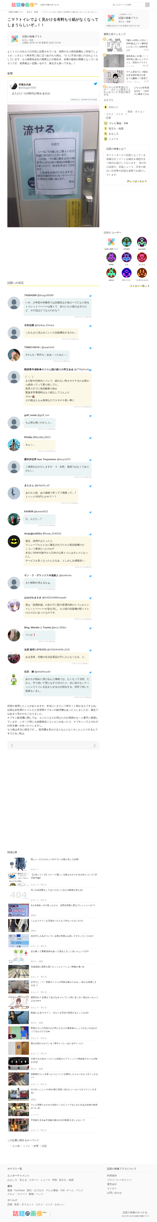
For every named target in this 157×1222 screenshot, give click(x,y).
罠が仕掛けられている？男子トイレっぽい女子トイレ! (57, 1043)
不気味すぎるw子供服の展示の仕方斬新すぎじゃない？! (58, 1120)
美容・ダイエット (135, 113)
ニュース (35, 1115)
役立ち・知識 (37, 961)
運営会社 (112, 1184)
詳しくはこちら (135, 181)
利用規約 (112, 1175)
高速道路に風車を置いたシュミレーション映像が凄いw (57, 966)
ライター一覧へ (138, 286)
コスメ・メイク (114, 114)
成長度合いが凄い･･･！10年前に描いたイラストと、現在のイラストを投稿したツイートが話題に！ (137, 62)
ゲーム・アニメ (75, 1190)
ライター (112, 1188)
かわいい (35, 869)
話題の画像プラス (32, 36)
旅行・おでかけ (35, 1190)
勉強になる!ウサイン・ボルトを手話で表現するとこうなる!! (59, 1012)
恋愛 (128, 50)
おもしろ (114, 133)
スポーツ (34, 1179)
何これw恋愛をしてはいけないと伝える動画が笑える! (57, 890)
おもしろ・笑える (39, 884)
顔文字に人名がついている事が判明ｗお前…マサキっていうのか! (62, 936)
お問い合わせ (114, 1192)
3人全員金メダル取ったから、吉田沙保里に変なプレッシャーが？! (63, 905)
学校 (54, 1179)
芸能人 (34, 915)
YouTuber (19, 1190)
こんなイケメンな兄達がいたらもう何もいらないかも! (57, 920)
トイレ (26, 1146)
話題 (44, 1146)
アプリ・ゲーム (133, 82)
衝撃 (36, 1146)
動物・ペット (36, 1193)
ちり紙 (16, 1146)
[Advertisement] (53, 255)
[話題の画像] (22, 4)
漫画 (9, 1190)
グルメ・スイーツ (17, 1193)
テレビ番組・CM (118, 123)
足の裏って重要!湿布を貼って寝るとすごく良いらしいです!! (59, 951)
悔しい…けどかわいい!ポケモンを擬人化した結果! (55, 859)
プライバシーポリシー (119, 1179)
